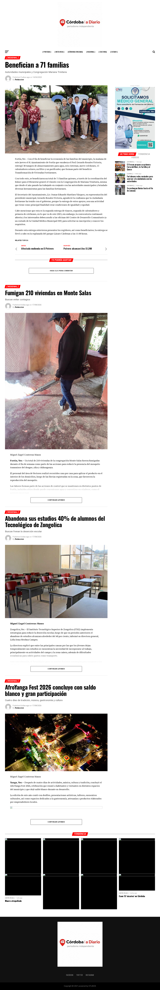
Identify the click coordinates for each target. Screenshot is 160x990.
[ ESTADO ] (114, 51)
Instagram (90, 975)
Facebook (69, 975)
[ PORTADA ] (46, 51)
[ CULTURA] (103, 51)
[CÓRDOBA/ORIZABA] (75, 51)
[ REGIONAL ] (90, 51)
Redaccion (19, 80)
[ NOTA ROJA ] (59, 51)
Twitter (79, 975)
